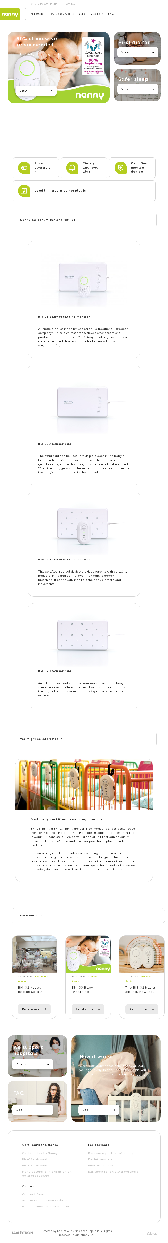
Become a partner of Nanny (111, 1153)
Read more (31, 1009)
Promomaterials (101, 1165)
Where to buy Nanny (44, 4)
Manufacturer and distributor (46, 1206)
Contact (71, 4)
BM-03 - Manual (34, 1165)
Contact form (33, 1194)
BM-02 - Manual (34, 1159)
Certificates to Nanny (40, 1153)
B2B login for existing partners (113, 1171)
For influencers (100, 1159)
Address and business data (44, 1200)
